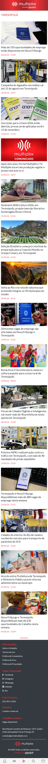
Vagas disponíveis (9, 722)
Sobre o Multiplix (9, 648)
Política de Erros (9, 660)
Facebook (9, 675)
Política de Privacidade (12, 664)
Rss (6, 690)
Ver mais (24, 638)
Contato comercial (10, 711)
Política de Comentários (12, 656)
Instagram (9, 678)
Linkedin (8, 686)
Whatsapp (9, 682)
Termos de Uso (8, 652)
